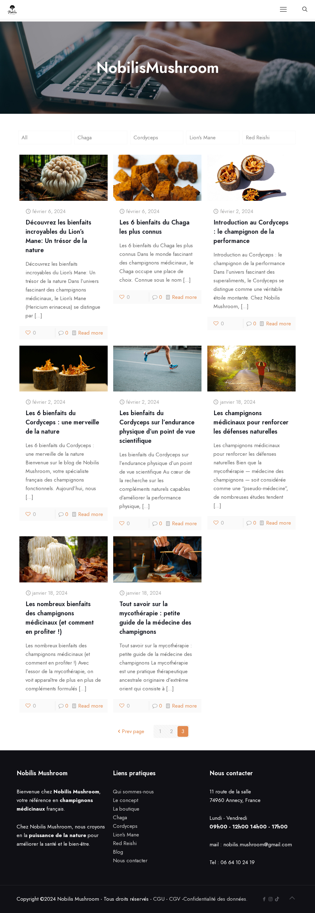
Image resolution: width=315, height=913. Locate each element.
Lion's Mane (202, 137)
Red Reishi (257, 137)
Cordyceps (146, 137)
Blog (118, 851)
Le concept (125, 800)
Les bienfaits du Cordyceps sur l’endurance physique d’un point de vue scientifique (157, 427)
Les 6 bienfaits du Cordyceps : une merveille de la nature (62, 422)
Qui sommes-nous (133, 791)
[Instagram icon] (270, 899)
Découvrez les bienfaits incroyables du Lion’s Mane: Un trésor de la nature (58, 236)
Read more (90, 332)
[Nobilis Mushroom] (12, 9)
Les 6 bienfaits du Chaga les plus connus (154, 227)
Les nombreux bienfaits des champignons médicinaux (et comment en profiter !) (60, 618)
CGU (159, 899)
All (24, 137)
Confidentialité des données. (215, 899)
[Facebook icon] (264, 899)
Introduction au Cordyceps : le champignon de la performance (251, 231)
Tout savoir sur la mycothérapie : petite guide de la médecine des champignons (155, 618)
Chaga (85, 137)
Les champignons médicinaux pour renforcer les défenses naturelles (251, 422)
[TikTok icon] (277, 899)
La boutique (126, 808)
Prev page (133, 731)
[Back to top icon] (291, 898)
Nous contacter (130, 860)
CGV (174, 899)
